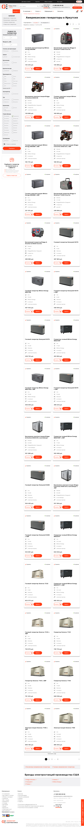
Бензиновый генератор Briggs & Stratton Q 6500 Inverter (36, 242)
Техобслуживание (23, 797)
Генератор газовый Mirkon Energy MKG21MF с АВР (65, 437)
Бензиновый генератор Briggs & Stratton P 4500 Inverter (65, 194)
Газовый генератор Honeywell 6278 (66, 242)
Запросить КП (77, 5)
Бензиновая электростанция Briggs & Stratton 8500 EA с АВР (66, 145)
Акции (4, 806)
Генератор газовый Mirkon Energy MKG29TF (65, 535)
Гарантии (37, 1)
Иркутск (11, 6)
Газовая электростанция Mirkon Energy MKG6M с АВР (36, 145)
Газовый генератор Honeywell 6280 (37, 485)
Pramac (28, 784)
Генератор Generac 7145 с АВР (35, 680)
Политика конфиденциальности (27, 804)
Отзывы (5, 803)
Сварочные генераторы (10, 24)
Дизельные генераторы (10, 18)
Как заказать (6, 810)
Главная (25, 13)
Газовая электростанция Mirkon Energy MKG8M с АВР (36, 194)
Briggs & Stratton (30, 779)
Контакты (60, 11)
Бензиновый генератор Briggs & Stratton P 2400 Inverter (65, 48)
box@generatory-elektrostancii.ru (61, 7)
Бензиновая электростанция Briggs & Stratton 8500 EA (37, 97)
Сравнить (29, 28)
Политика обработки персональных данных (31, 806)
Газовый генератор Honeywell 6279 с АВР (66, 388)
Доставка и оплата (26, 1)
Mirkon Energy (57, 781)
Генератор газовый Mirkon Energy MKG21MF (65, 340)
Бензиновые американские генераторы (38, 767)
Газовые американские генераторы (64, 767)
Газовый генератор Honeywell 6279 (37, 339)
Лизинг (20, 800)
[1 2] (66, 232)
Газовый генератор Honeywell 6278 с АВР (66, 291)
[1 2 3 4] (66, 622)
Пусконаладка (22, 795)
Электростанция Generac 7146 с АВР (36, 728)
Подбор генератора (12, 175)
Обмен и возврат (48, 1)
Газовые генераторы (9, 22)
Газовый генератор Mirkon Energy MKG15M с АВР (36, 388)
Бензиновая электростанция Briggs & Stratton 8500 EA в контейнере (37, 437)
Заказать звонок (77, 7)
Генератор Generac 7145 (62, 632)
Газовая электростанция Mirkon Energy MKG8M (65, 97)
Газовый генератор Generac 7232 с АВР (37, 632)
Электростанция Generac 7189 (64, 728)
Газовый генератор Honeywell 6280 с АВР (37, 535)
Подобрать (12, 148)
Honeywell (29, 781)
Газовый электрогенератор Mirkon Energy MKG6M (37, 48)
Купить (38, 68)
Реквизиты (6, 801)
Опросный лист (7, 809)
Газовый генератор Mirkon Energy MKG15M (36, 291)
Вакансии (5, 807)
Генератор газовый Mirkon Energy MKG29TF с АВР (65, 584)
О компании (26, 11)
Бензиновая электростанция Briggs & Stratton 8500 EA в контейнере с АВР (66, 486)
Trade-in (20, 801)
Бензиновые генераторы (10, 20)
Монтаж (20, 793)
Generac (55, 779)
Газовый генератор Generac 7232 (36, 583)
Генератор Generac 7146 (62, 680)
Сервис (20, 798)
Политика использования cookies (28, 807)
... (76, 24)
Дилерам (5, 804)
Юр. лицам (59, 1)
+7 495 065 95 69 (58, 5)
